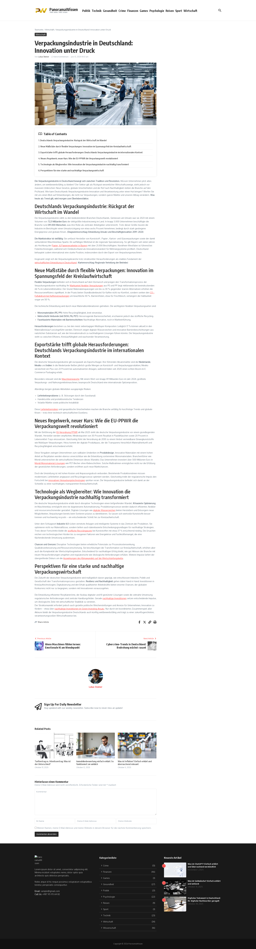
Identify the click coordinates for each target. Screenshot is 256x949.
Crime (122, 10)
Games (144, 10)
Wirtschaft (190, 10)
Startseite (39, 29)
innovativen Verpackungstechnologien (66, 480)
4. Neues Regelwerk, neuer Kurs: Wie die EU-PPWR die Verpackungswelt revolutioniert (78, 158)
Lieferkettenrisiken (49, 409)
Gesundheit (110, 10)
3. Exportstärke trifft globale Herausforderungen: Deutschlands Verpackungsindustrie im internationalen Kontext (90, 152)
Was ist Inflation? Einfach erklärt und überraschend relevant (135, 763)
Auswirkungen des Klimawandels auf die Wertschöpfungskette (93, 558)
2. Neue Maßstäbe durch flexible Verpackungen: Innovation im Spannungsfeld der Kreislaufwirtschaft (84, 146)
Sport (178, 10)
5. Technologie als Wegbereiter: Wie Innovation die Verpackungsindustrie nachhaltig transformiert (83, 164)
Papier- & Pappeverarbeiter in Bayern (69, 245)
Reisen (170, 10)
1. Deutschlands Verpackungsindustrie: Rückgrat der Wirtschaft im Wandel (72, 140)
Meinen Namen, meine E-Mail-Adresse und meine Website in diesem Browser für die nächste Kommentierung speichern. (94, 828)
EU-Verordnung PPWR (66, 432)
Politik (86, 10)
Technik (96, 10)
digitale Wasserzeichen (104, 510)
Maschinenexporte (70, 379)
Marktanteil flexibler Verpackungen (86, 285)
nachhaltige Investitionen (115, 598)
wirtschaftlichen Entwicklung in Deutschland (56, 262)
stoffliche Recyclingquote (80, 530)
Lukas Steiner (43, 57)
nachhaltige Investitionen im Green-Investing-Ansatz (79, 608)
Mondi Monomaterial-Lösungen (50, 463)
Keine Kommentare (61, 57)
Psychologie (156, 10)
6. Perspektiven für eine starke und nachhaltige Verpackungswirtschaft (71, 170)
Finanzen (132, 10)
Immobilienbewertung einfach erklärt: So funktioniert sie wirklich (95, 763)
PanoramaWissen (63, 9)
